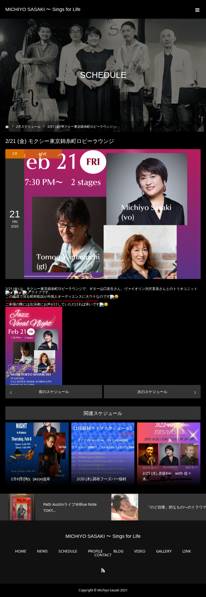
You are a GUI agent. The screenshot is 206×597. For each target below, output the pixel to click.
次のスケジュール (152, 391)
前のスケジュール (54, 391)
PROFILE (95, 551)
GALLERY (164, 551)
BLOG (118, 551)
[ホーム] (7, 126)
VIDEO (139, 551)
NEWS (42, 551)
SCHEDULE (67, 551)
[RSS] (103, 570)
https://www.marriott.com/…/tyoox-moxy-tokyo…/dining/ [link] (51, 300)
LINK (186, 551)
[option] (51, 507)
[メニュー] (196, 9)
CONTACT (103, 555)
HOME (20, 551)
